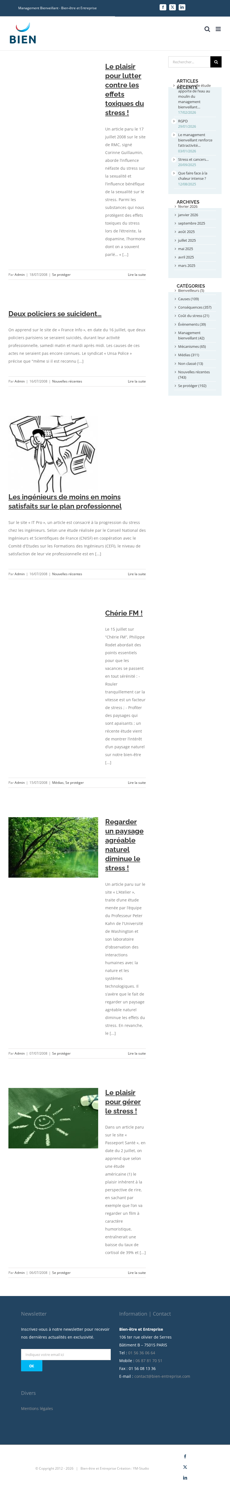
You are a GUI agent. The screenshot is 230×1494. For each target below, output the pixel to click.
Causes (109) (188, 298)
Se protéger (61, 274)
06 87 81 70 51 (148, 1360)
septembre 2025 (191, 223)
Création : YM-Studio (133, 1468)
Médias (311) (188, 354)
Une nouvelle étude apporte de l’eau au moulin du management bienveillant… (194, 96)
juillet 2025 (187, 240)
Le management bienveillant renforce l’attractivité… (195, 140)
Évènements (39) (192, 324)
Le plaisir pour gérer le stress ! (123, 1101)
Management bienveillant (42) (191, 335)
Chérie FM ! (124, 613)
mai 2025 (185, 248)
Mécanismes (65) (192, 346)
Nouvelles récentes (67, 381)
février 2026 (187, 206)
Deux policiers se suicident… (55, 313)
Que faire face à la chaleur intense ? (192, 176)
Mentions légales (37, 1408)
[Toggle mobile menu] (219, 29)
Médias (58, 782)
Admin (20, 274)
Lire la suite (137, 274)
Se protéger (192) (192, 385)
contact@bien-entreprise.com (162, 1376)
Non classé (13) (190, 363)
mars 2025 (186, 265)
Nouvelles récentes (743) (194, 374)
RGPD (183, 120)
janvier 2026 (188, 214)
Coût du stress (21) (193, 315)
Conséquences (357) (194, 307)
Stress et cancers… (193, 159)
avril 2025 (186, 257)
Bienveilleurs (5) (191, 290)
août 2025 (186, 231)
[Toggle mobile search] (207, 29)
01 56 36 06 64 (141, 1352)
